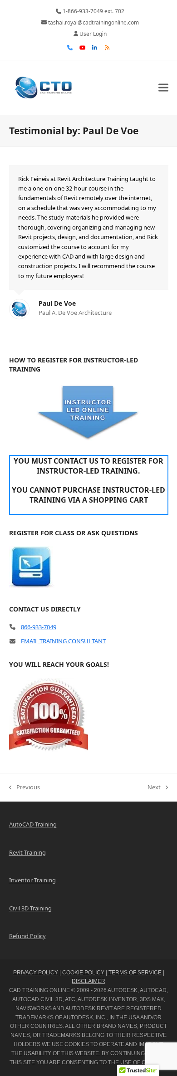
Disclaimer (88, 981)
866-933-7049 (38, 627)
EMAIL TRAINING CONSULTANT (63, 641)
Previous (24, 787)
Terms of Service (135, 972)
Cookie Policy (83, 972)
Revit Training (27, 852)
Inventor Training (32, 880)
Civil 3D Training (30, 908)
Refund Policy (27, 936)
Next (154, 787)
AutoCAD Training (33, 824)
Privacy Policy (35, 972)
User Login (93, 34)
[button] (163, 87)
